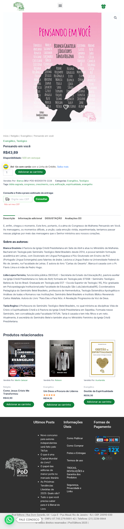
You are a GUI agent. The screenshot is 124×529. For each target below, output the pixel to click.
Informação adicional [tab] (30, 218)
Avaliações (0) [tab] (73, 218)
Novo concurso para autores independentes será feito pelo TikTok (49, 443)
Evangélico (26, 136)
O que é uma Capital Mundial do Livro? (49, 458)
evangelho (87, 184)
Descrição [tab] (9, 218)
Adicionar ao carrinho (30, 171)
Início (6, 136)
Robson (58, 380)
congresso (29, 184)
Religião (15, 136)
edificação (60, 184)
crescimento (42, 184)
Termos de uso (75, 460)
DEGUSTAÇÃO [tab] (53, 218)
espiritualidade (73, 184)
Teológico (21, 141)
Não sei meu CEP (12, 204)
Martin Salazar (21, 380)
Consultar (41, 199)
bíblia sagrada (16, 184)
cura (51, 184)
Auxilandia (100, 380)
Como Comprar (75, 445)
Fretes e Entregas (76, 453)
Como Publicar (75, 438)
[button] (60, 5)
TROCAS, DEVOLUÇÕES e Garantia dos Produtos (75, 472)
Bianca (20, 180)
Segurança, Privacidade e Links (74, 488)
